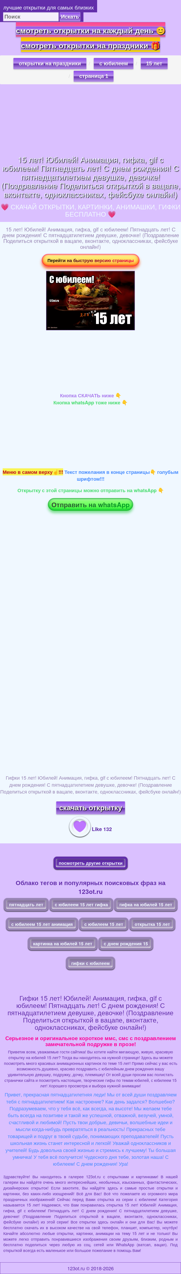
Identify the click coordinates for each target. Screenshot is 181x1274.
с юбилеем (113, 63)
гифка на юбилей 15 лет (145, 904)
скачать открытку (90, 808)
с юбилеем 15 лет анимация (42, 924)
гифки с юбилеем (90, 963)
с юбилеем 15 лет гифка (81, 904)
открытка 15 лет (152, 924)
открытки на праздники (50, 63)
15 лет (154, 63)
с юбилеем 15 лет (103, 924)
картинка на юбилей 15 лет (62, 943)
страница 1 (93, 76)
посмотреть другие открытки (91, 863)
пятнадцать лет (26, 904)
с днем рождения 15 (126, 943)
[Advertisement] (90, 119)
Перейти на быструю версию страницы (90, 260)
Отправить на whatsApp (90, 504)
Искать (70, 17)
